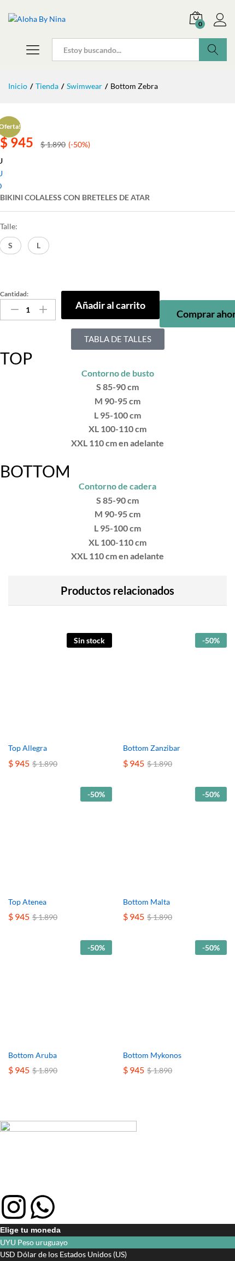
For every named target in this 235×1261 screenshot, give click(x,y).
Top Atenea (27, 901)
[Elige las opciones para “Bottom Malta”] (162, 884)
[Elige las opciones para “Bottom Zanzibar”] (162, 730)
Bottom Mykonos (152, 1055)
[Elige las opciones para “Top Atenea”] (47, 884)
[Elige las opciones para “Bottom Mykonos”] (162, 1037)
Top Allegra (27, 747)
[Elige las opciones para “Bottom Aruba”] (47, 1037)
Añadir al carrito (110, 305)
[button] (10, 245)
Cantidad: (14, 294)
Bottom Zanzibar (151, 747)
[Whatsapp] (42, 1207)
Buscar (213, 49)
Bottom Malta (146, 901)
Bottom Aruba (32, 1055)
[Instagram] (13, 1207)
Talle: (8, 226)
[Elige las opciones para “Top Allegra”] (47, 730)
